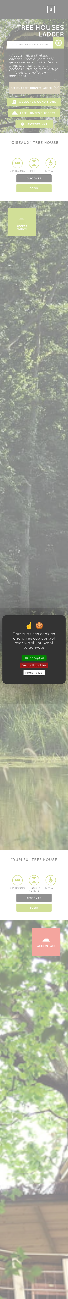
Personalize (34, 672)
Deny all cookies (34, 665)
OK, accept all (34, 658)
